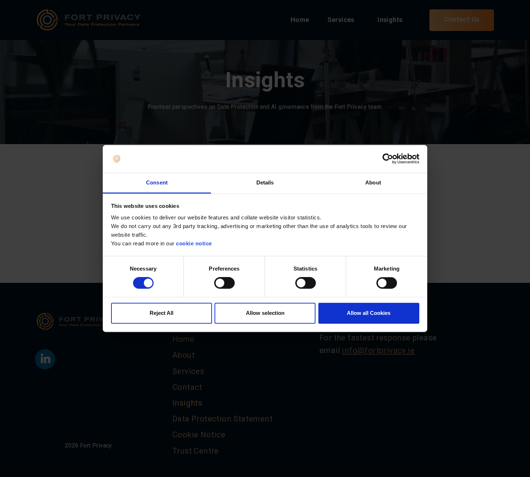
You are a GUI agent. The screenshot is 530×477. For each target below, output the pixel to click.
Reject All (161, 313)
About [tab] (373, 182)
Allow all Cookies (368, 313)
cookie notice (194, 243)
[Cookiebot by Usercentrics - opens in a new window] (387, 158)
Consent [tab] (157, 182)
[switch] (224, 283)
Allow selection (265, 313)
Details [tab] (265, 182)
